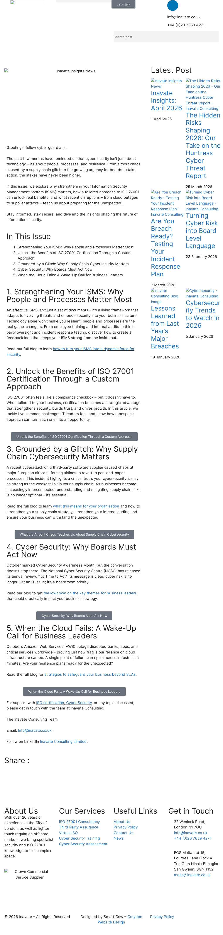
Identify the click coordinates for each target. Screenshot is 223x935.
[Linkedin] (172, 5)
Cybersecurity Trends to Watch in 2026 (203, 314)
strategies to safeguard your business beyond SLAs (90, 674)
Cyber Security (79, 703)
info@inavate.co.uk (184, 17)
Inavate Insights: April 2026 (166, 100)
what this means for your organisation (86, 506)
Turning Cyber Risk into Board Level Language (202, 230)
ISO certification (50, 703)
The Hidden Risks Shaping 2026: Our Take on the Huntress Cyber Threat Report (203, 145)
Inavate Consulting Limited (63, 741)
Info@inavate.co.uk (34, 730)
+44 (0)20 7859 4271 (186, 25)
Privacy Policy (162, 917)
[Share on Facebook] (74, 767)
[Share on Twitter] (74, 777)
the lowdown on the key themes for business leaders (90, 593)
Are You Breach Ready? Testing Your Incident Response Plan (165, 247)
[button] (84, 1)
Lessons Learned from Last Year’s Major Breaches (165, 327)
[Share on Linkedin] (74, 787)
